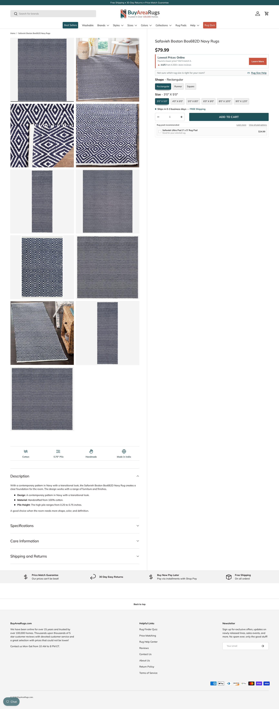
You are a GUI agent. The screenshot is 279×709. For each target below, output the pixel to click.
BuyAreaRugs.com (25, 697)
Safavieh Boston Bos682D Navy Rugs (34, 33)
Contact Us (145, 654)
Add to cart (229, 117)
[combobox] (53, 13)
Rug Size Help (259, 72)
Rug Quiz (210, 25)
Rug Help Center (148, 641)
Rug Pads (181, 25)
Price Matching (147, 635)
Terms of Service (148, 672)
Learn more (241, 125)
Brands (101, 25)
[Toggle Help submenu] (198, 25)
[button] (266, 13)
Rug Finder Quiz (148, 629)
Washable (87, 25)
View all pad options (258, 125)
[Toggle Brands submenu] (108, 25)
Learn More (258, 61)
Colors (144, 25)
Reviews (144, 648)
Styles (116, 25)
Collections (162, 25)
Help (192, 25)
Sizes (130, 25)
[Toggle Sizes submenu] (136, 25)
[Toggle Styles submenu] (122, 25)
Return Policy (146, 666)
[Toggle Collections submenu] (170, 25)
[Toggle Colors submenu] (150, 25)
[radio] (163, 86)
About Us (144, 660)
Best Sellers (70, 25)
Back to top (139, 604)
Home (12, 33)
